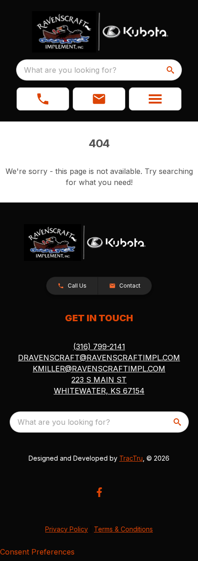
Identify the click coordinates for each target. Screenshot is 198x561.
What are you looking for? (70, 70)
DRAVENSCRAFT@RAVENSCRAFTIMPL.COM (99, 357)
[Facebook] (99, 492)
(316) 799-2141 (99, 346)
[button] (43, 98)
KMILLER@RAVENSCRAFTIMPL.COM (99, 368)
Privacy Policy (66, 529)
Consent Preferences (37, 551)
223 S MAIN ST (99, 379)
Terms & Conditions (123, 529)
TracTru (131, 458)
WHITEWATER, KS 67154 (99, 390)
